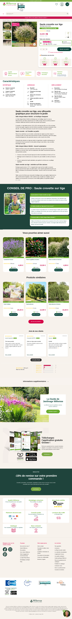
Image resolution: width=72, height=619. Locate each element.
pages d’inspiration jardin (62, 608)
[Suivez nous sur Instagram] (10, 549)
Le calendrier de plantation (61, 552)
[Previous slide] (2, 347)
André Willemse (23, 548)
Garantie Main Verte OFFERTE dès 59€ (36, 0)
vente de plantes (26, 606)
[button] (43, 30)
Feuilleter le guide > (53, 411)
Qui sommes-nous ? (25, 546)
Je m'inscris (36, 489)
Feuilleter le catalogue (60, 563)
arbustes (55, 606)
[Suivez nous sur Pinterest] (5, 554)
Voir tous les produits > (36, 321)
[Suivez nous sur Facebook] (5, 549)
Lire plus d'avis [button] (36, 359)
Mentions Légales (41, 559)
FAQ (21, 561)
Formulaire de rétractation (43, 555)
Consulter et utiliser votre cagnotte (43, 549)
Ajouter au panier (13, 270)
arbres (54, 135)
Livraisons (57, 548)
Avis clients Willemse (25, 552)
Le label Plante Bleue (25, 557)
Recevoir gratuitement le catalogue (60, 561)
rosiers (59, 606)
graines (49, 606)
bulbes (52, 606)
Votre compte (40, 546)
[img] (8, 336)
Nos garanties (58, 546)
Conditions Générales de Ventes (43, 552)
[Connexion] (62, 4)
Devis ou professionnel (60, 567)
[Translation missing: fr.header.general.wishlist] (56, 4)
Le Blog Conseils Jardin (60, 550)
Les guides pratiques (59, 556)
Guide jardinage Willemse (60, 558)
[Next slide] (70, 347)
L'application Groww (59, 554)
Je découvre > (47, 454)
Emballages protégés (25, 559)
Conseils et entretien (59, 569)
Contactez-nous (58, 565)
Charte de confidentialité (42, 557)
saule (23, 127)
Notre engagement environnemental (24, 554)
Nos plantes (23, 550)
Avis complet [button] (8, 354)
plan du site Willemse (32, 611)
